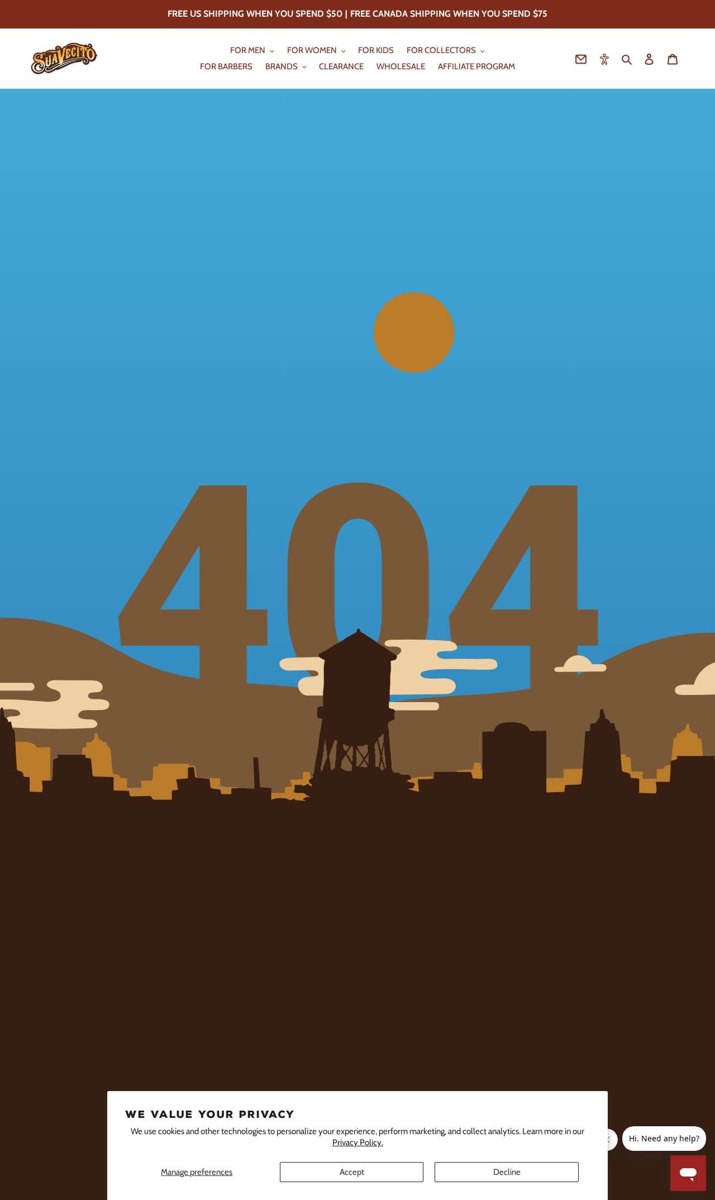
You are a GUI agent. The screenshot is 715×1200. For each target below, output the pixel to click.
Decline (507, 1172)
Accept (352, 1172)
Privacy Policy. (357, 1142)
